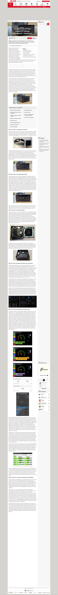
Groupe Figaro (26, 588)
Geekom (16, 135)
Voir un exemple (47, 25)
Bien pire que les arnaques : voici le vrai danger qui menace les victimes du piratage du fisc (44, 144)
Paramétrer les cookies (36, 587)
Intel (13, 271)
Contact (23, 587)
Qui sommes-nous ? (11, 587)
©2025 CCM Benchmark (31, 588)
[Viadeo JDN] (35, 592)
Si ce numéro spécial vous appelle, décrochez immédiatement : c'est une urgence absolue (44, 141)
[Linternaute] (20, 592)
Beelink (18, 58)
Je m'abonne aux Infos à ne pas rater (16, 45)
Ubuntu (19, 6)
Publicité (21, 587)
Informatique (12, 21)
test (24, 449)
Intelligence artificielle (23, 6)
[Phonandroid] (46, 592)
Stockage (28, 6)
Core (25, 266)
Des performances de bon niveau (28, 55)
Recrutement (25, 587)
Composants (35, 6)
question (46, 1)
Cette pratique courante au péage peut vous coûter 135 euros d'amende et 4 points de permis (44, 150)
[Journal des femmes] (11, 592)
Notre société (17, 587)
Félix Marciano (13, 37)
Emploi (45, 6)
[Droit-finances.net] (26, 592)
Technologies (39, 6)
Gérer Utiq (40, 587)
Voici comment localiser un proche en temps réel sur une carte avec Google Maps (44, 147)
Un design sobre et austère (27, 50)
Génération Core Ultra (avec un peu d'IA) (29, 54)
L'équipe (15, 587)
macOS (16, 6)
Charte (42, 587)
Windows (13, 6)
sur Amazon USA (20, 499)
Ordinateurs (10, 6)
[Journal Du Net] (15, 592)
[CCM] (13, 1)
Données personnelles (30, 587)
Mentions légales (47, 587)
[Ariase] (40, 592)
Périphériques (31, 6)
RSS (44, 587)
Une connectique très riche (27, 51)
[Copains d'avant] (30, 592)
